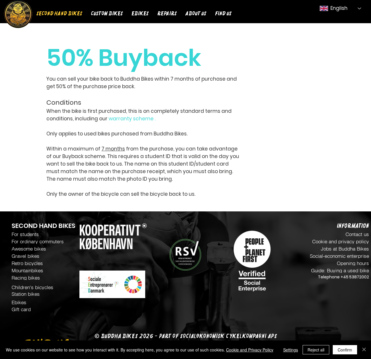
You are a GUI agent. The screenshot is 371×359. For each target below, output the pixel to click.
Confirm (345, 350)
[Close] (364, 349)
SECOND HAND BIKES (43, 225)
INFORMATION (353, 226)
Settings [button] (290, 350)
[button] (107, 13)
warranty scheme (131, 118)
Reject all (316, 350)
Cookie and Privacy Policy (249, 350)
